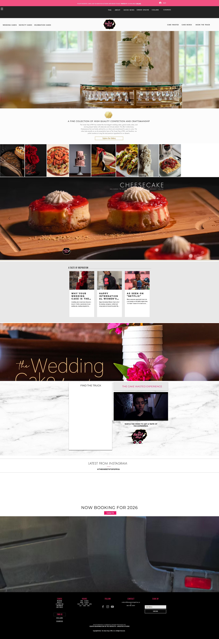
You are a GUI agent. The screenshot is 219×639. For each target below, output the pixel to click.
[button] (141, 297)
